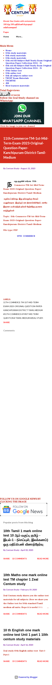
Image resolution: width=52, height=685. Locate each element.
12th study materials (16, 58)
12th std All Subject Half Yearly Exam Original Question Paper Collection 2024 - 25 (29, 61)
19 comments (19, 661)
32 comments (19, 558)
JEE (7, 83)
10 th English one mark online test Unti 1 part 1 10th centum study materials (25, 634)
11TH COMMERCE (26, 236)
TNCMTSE (11, 80)
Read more (43, 558)
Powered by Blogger (28, 677)
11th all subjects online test (19, 75)
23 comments (19, 614)
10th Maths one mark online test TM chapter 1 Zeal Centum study (25, 579)
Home (6, 36)
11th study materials (16, 55)
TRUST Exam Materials (17, 78)
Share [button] (6, 322)
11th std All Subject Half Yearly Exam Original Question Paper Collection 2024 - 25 (28, 66)
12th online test (13, 73)
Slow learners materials (17, 85)
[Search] (40, 5)
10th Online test (14, 70)
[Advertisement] (26, 266)
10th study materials (16, 53)
